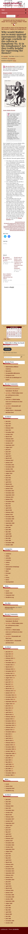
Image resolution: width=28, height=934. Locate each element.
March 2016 (9, 484)
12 (11, 333)
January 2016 (9, 488)
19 (11, 334)
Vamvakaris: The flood (12, 391)
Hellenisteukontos (10, 607)
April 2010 (8, 508)
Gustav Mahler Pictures (9, 110)
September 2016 (10, 471)
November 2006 (10, 542)
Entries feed (9, 593)
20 (14, 334)
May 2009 (8, 531)
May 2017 (8, 454)
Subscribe (7, 349)
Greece (7, 564)
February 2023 (9, 428)
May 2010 (8, 506)
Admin (7, 556)
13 (14, 333)
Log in (7, 591)
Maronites (8, 371)
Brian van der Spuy (10, 66)
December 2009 (10, 516)
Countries (8, 560)
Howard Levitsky (7, 73)
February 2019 (9, 438)
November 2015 (10, 493)
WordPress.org (10, 597)
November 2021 (10, 432)
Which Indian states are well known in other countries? (14, 395)
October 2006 (9, 544)
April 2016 (8, 482)
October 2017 (9, 443)
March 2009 (9, 536)
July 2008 (8, 538)
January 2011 (9, 499)
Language (8, 569)
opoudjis (5, 56)
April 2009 (8, 534)
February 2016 (9, 486)
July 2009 (8, 527)
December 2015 (10, 490)
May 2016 (8, 480)
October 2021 (9, 434)
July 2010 (8, 503)
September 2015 (10, 495)
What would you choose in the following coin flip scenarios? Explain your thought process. (14, 28)
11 (9, 333)
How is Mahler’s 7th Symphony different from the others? (7, 276)
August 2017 (9, 447)
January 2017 (9, 462)
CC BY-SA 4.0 (4, 929)
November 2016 (10, 467)
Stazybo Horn (9, 410)
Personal (8, 573)
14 (16, 333)
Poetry (7, 577)
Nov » (8, 339)
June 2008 (8, 540)
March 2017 (9, 458)
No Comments (11, 58)
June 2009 (8, 529)
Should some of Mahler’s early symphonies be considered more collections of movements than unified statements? (18, 263)
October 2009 (9, 521)
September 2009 (10, 523)
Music (14, 60)
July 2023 (8, 421)
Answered (20, 222)
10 (7, 333)
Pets (7, 575)
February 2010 (9, 512)
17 (7, 334)
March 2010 (9, 510)
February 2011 (9, 497)
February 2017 (9, 460)
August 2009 (9, 525)
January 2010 (9, 514)
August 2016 (9, 473)
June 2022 (8, 430)
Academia (8, 553)
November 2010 (10, 501)
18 (9, 334)
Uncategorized (9, 582)
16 (20, 333)
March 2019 (9, 436)
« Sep (4, 339)
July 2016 (8, 475)
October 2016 (9, 469)
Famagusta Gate (10, 375)
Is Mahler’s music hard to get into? (7, 259)
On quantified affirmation (13, 373)
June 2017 (8, 451)
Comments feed (10, 595)
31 (7, 337)
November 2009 (10, 519)
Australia (8, 558)
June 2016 (8, 477)
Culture (8, 562)
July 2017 (8, 449)
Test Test (8, 399)
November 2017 (10, 441)
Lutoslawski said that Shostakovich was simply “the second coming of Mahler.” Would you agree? (14, 21)
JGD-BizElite (16, 929)
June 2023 (8, 423)
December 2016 (10, 464)
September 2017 (10, 445)
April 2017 (8, 456)
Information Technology (12, 566)
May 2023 (8, 425)
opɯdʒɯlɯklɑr (12, 3)
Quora (7, 579)
